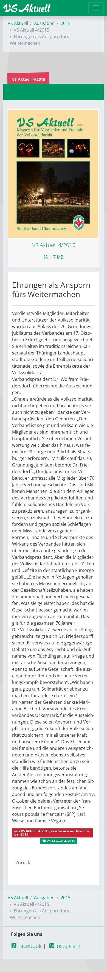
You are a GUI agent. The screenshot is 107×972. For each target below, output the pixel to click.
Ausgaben (44, 23)
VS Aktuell (18, 23)
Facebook (29, 945)
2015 (66, 23)
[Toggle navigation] (96, 7)
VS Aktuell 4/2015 (35, 831)
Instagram (67, 945)
